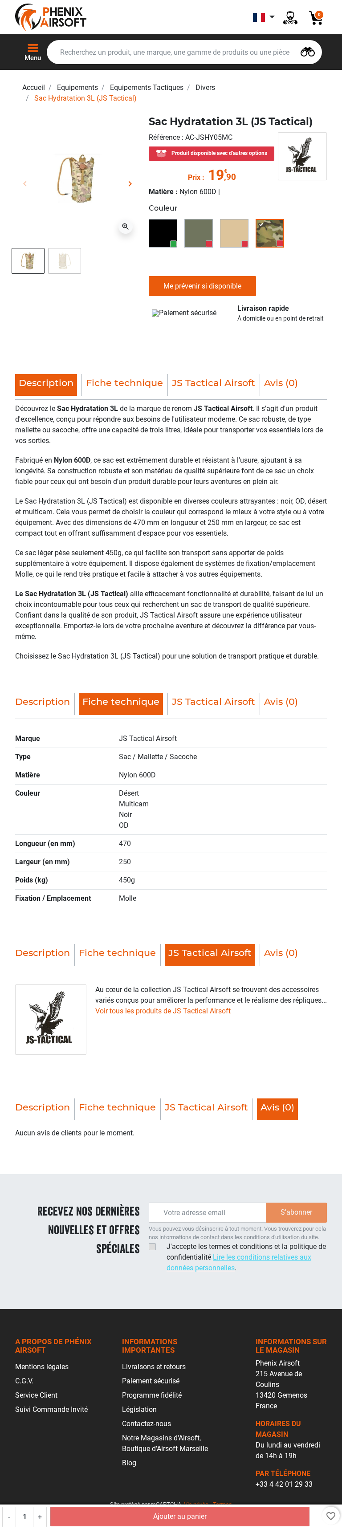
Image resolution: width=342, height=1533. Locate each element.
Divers (205, 87)
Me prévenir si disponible (202, 286)
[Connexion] (290, 17)
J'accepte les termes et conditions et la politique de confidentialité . (246, 1257)
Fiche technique (124, 382)
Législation (139, 1409)
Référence (165, 137)
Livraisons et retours (154, 1366)
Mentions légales (42, 1366)
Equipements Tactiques (146, 87)
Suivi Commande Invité (51, 1409)
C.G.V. (24, 1381)
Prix (194, 177)
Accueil (33, 87)
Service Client (36, 1395)
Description (42, 701)
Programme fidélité (152, 1395)
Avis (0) (281, 382)
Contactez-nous (146, 1423)
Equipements (77, 87)
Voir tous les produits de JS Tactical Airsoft (163, 1011)
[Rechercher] (307, 51)
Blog (129, 1463)
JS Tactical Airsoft (213, 382)
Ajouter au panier (180, 1516)
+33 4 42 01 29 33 (284, 1484)
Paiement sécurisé (150, 1381)
